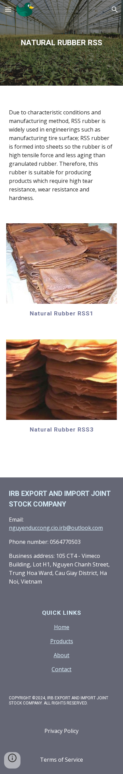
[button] (8, 9)
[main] (61, 42)
